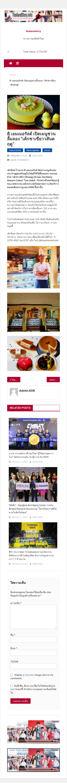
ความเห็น (16, 603)
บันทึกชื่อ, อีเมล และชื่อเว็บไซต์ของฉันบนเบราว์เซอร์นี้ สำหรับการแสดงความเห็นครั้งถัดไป (33, 689)
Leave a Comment (19, 159)
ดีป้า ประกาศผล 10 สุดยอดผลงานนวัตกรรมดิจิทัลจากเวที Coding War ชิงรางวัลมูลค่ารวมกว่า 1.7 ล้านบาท (31, 555)
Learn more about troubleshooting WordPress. (33, 750)
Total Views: (29, 51)
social (47, 150)
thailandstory (33, 31)
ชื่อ (12, 634)
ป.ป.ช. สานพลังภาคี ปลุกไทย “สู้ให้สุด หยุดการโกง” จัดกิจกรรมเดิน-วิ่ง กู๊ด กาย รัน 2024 (31, 455)
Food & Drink (15, 150)
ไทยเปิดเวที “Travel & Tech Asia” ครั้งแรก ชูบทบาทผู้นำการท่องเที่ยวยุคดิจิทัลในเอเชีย (15, 379)
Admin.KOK (37, 155)
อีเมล (13, 648)
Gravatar (29, 674)
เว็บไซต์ (14, 661)
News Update (33, 150)
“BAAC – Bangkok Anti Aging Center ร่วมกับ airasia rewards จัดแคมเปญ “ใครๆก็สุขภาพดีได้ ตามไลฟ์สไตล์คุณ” (33, 509)
